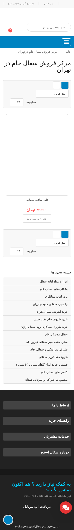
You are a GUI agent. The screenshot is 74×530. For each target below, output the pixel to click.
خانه (68, 51)
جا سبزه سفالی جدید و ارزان (50, 304)
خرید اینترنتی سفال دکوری (52, 311)
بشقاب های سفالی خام (54, 289)
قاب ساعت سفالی (37, 199)
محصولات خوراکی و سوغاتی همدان (46, 379)
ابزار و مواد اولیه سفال (54, 281)
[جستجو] (34, 27)
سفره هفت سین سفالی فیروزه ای (47, 342)
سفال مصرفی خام (56, 334)
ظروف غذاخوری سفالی (53, 357)
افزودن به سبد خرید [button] (37, 218)
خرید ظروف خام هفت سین (51, 319)
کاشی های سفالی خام (54, 372)
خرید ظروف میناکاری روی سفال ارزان (44, 326)
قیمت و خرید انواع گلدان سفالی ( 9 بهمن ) (42, 364)
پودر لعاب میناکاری (56, 296)
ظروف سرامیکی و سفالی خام (49, 349)
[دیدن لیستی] (56, 85)
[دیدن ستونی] (65, 85)
